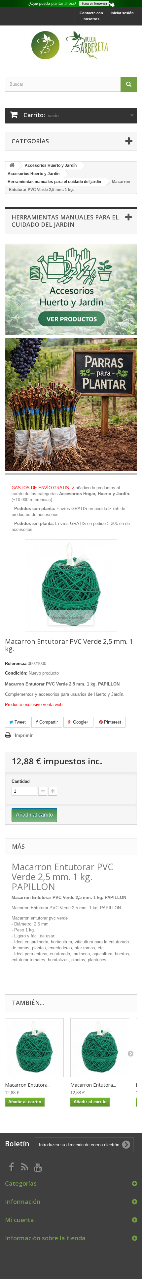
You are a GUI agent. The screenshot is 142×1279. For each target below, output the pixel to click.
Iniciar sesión (122, 13)
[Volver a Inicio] (12, 166)
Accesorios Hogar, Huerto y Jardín (94, 493)
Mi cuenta (19, 1220)
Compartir (48, 722)
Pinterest (112, 722)
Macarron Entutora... (28, 1085)
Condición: (16, 673)
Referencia (15, 663)
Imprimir (24, 735)
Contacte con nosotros (91, 16)
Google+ (80, 722)
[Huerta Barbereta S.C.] (71, 45)
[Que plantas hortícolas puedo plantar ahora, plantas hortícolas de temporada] (71, 3)
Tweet (19, 722)
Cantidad (21, 781)
